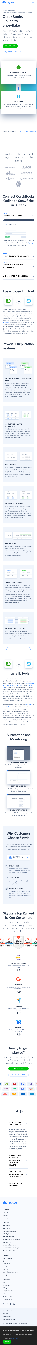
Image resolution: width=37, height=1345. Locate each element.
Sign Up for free (10, 45)
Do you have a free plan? (15, 1185)
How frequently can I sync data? (16, 1124)
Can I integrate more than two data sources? (16, 1174)
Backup (5, 1266)
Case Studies (6, 1285)
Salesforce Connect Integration (12, 1248)
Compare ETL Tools (8, 1290)
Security (5, 1313)
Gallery (5, 1288)
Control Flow (7, 707)
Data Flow (28, 704)
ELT (21, 131)
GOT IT (7, 1341)
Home (4, 10)
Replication (6, 322)
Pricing (5, 1275)
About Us (5, 1212)
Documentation (7, 1299)
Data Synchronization (9, 1231)
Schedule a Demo (20, 1074)
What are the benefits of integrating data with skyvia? (15, 1160)
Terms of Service (7, 1311)
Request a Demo (13, 51)
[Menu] (32, 2)
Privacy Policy (7, 1316)
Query (4, 1261)
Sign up (30, 243)
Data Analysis (7, 1242)
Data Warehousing (8, 1236)
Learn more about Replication (18, 649)
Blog (4, 1282)
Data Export (6, 1228)
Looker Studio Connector (10, 1272)
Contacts (5, 1215)
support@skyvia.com (9, 1319)
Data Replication (8, 1234)
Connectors (6, 1263)
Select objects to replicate (16, 256)
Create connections (12, 215)
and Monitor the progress (15, 276)
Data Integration (11, 10)
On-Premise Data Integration (11, 1239)
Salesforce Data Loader (10, 1245)
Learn (4, 1293)
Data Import (6, 1225)
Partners (5, 1218)
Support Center (7, 1296)
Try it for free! (18, 1068)
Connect (5, 1269)
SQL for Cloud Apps (9, 1250)
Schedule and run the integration (13, 266)
